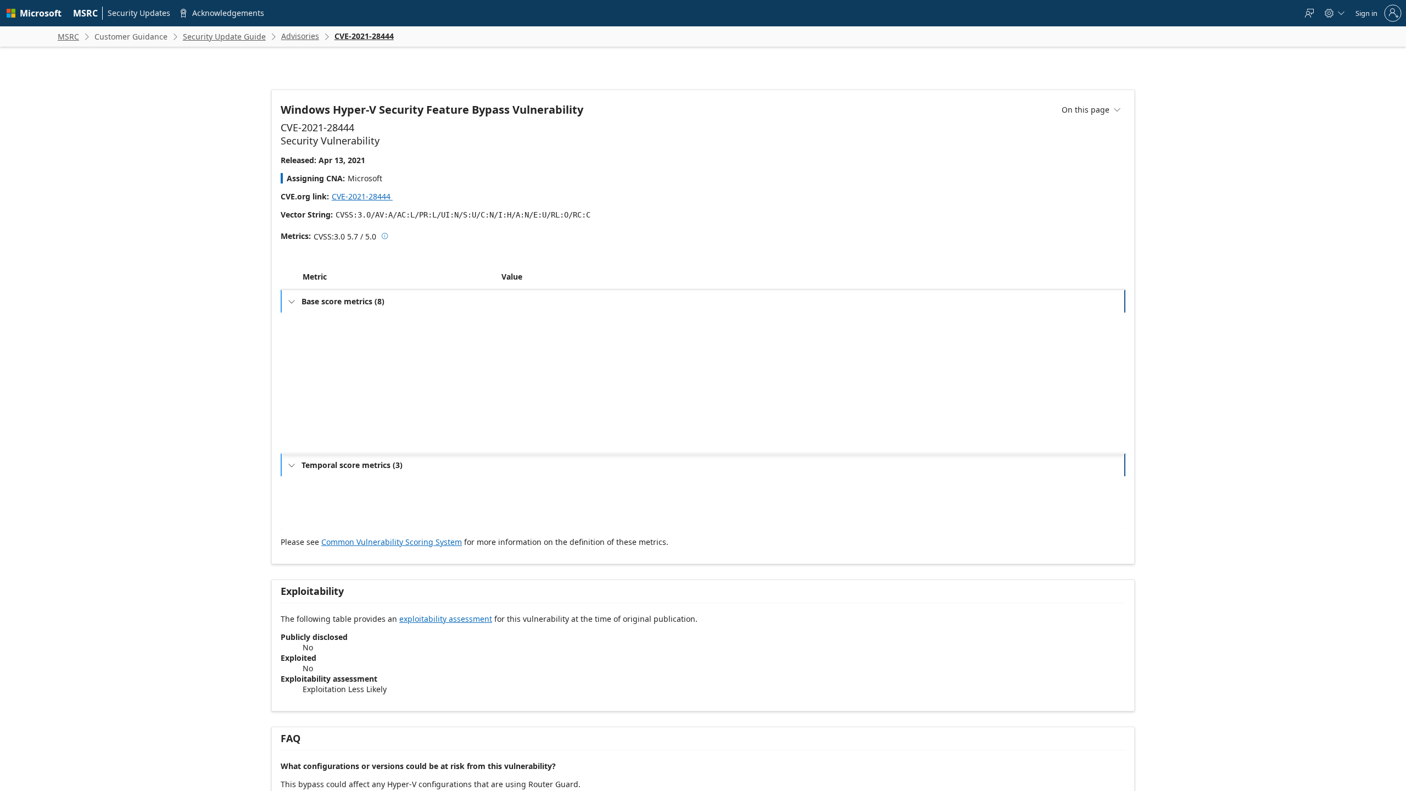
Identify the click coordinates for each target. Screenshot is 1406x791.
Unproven (524, 508)
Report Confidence (338, 543)
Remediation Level (338, 526)
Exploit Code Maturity (342, 508)
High (516, 450)
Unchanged (526, 415)
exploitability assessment (445, 643)
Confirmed (525, 543)
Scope (319, 415)
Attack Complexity (337, 362)
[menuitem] (85, 13)
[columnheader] (399, 301)
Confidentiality (332, 432)
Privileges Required (339, 380)
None (517, 397)
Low (515, 362)
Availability (326, 467)
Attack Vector (330, 344)
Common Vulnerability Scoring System (391, 566)
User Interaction (335, 397)
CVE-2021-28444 (366, 196)
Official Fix (524, 526)
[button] (499, 301)
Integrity (323, 450)
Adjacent (522, 344)
